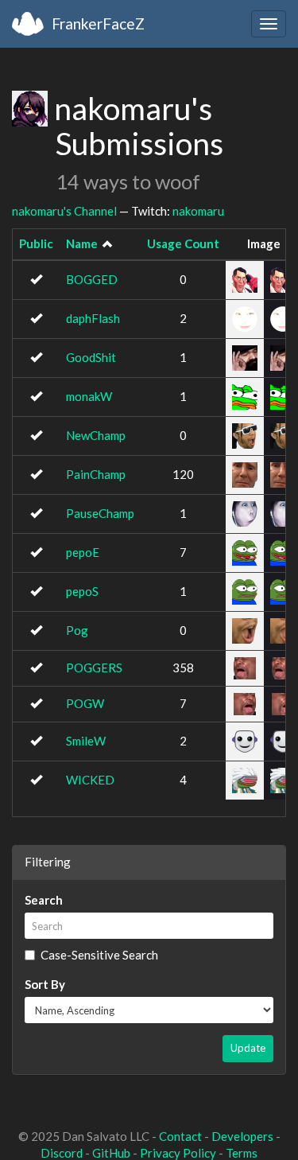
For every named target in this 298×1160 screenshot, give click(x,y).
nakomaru (198, 211)
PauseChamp (100, 513)
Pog (77, 630)
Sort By (45, 984)
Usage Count (183, 243)
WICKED (90, 780)
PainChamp (96, 474)
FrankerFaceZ (98, 23)
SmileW (86, 741)
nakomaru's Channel (64, 211)
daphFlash (93, 318)
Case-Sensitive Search (99, 955)
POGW (85, 703)
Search (44, 900)
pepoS (82, 591)
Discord (62, 1153)
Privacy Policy (178, 1153)
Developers (242, 1136)
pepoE (82, 552)
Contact (180, 1136)
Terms (241, 1153)
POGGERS (94, 667)
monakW (89, 396)
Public (36, 243)
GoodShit (91, 357)
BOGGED (92, 279)
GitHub (111, 1153)
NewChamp (96, 435)
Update (247, 1047)
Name (82, 243)
